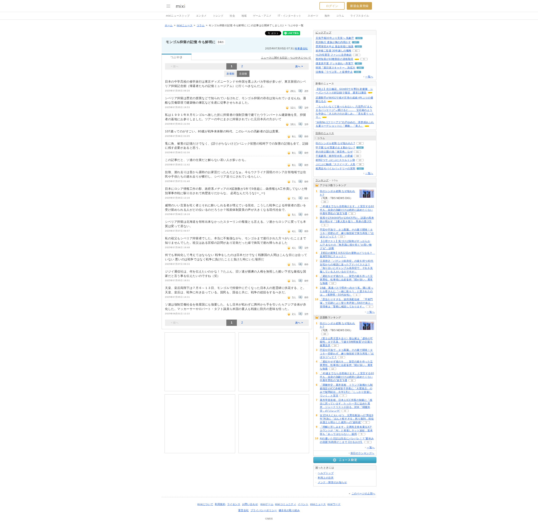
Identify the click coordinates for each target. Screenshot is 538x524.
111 (360, 168)
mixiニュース (185, 25)
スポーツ (313, 15)
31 (357, 152)
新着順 (231, 73)
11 (352, 213)
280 (360, 68)
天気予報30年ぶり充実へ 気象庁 (335, 38)
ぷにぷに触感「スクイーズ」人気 (335, 164)
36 (360, 164)
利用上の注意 (326, 477)
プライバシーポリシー (264, 510)
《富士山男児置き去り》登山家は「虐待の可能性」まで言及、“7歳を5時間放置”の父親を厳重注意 (346, 342)
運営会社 (243, 510)
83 (358, 63)
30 (360, 143)
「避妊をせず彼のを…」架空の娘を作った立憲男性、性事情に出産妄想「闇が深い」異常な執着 (346, 280)
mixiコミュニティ (285, 504)
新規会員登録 (359, 6)
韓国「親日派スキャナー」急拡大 (335, 67)
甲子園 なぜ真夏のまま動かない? (335, 147)
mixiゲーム (266, 504)
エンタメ (201, 15)
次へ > (299, 66)
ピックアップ (323, 32)
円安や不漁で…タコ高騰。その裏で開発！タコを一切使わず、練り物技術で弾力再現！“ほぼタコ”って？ (347, 233)
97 (355, 42)
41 (356, 51)
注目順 (243, 73)
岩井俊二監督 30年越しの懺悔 (333, 50)
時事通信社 (301, 48)
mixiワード (333, 504)
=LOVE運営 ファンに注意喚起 (334, 54)
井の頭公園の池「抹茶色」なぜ (334, 151)
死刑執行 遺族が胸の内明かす (333, 42)
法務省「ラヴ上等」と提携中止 (334, 71)
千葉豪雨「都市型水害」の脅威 (334, 155)
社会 (232, 15)
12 (332, 283)
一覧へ (369, 76)
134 (360, 147)
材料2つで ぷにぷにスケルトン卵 (335, 160)
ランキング (322, 180)
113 (358, 46)
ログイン (332, 6)
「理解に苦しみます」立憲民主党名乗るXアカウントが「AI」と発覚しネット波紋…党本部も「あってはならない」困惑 (346, 430)
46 (356, 55)
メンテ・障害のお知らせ (332, 482)
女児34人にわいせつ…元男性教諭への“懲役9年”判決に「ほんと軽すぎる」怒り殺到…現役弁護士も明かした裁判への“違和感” (347, 419)
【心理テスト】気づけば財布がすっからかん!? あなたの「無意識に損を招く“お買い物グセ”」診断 (346, 245)
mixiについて (205, 504)
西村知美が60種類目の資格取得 (334, 59)
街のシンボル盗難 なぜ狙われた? (335, 143)
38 (357, 156)
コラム (340, 15)
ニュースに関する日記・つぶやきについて (286, 57)
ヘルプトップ (326, 473)
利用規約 (220, 504)
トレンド (218, 15)
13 (360, 160)
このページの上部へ (363, 493)
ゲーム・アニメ (262, 15)
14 (335, 345)
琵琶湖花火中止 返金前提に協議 (334, 46)
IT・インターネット (289, 15)
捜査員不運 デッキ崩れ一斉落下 (334, 63)
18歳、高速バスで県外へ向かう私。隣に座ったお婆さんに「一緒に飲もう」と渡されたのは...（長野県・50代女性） (346, 291)
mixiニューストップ (178, 15)
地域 (244, 15)
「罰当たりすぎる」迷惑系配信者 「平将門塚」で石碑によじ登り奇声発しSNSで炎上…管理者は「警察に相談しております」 (346, 303)
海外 (327, 15)
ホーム (169, 25)
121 (359, 38)
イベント (303, 504)
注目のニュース (324, 133)
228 (357, 72)
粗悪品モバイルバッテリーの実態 (335, 168)
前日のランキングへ (362, 453)
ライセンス (233, 504)
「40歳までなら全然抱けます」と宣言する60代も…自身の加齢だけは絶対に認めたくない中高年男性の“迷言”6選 (347, 210)
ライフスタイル (359, 15)
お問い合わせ (250, 504)
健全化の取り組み (289, 510)
